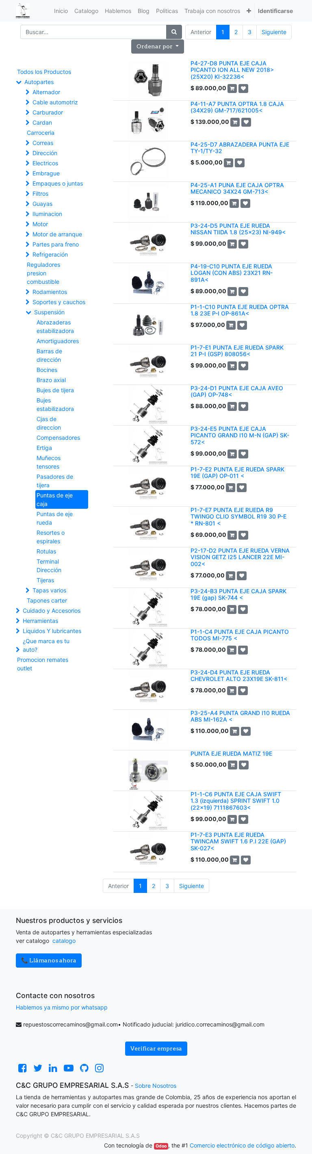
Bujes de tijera (55, 390)
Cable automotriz (55, 102)
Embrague (46, 173)
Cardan (42, 122)
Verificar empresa (156, 1048)
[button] (248, 10)
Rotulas (46, 551)
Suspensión (49, 312)
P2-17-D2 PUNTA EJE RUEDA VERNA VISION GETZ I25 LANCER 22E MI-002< (240, 557)
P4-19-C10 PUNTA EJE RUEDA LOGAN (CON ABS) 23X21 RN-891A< (232, 273)
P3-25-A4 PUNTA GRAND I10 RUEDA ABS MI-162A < (240, 716)
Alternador (46, 92)
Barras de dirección (49, 355)
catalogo (64, 940)
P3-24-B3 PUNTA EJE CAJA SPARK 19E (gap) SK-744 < (238, 594)
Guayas (42, 203)
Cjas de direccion (49, 423)
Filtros (40, 193)
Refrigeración (50, 254)
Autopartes (39, 81)
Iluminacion (47, 213)
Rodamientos (49, 291)
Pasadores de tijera (55, 480)
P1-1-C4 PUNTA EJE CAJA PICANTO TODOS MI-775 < (240, 635)
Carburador (47, 112)
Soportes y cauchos (58, 301)
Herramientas (40, 620)
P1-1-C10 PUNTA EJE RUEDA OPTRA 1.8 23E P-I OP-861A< (240, 310)
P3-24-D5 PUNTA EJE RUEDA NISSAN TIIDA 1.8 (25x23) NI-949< (238, 229)
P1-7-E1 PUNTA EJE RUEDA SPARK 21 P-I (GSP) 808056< (237, 351)
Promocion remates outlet (42, 664)
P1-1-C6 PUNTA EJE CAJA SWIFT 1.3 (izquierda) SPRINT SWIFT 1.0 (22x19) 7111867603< (236, 801)
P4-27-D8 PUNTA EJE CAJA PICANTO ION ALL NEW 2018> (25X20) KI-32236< (232, 70)
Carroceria (40, 132)
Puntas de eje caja (55, 499)
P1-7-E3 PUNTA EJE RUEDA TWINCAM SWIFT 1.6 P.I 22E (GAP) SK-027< (238, 841)
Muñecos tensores (49, 462)
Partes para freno (55, 244)
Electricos (45, 163)
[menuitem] (61, 10)
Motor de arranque (57, 234)
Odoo (161, 1146)
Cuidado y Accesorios (51, 610)
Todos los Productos (44, 71)
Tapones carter (47, 600)
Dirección (44, 152)
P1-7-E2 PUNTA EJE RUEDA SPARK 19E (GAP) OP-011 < (237, 473)
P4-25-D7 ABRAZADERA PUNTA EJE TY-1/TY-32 (240, 148)
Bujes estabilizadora (55, 404)
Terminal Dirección (49, 565)
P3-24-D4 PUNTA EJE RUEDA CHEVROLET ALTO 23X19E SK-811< (239, 676)
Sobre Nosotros (155, 1085)
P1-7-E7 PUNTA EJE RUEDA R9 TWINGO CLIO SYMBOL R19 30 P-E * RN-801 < (238, 516)
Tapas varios (49, 590)
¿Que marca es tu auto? (46, 645)
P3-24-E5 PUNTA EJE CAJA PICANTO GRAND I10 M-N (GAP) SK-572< (240, 435)
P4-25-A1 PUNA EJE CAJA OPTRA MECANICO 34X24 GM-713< (237, 188)
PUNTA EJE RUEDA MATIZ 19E (231, 753)
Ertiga (44, 447)
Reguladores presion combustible (43, 273)
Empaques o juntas (57, 183)
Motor (40, 223)
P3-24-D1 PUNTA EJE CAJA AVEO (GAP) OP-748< (237, 391)
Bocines (47, 369)
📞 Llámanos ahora (48, 960)
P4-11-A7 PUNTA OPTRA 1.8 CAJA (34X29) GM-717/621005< (237, 107)
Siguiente (274, 31)
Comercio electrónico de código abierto (242, 1145)
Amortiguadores (58, 340)
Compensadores (58, 437)
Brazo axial (51, 379)
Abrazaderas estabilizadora (55, 326)
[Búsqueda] (174, 32)
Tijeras (45, 580)
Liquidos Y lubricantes (52, 630)
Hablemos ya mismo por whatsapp (62, 1007)
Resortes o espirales (51, 537)
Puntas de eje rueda (55, 518)
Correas (42, 142)
